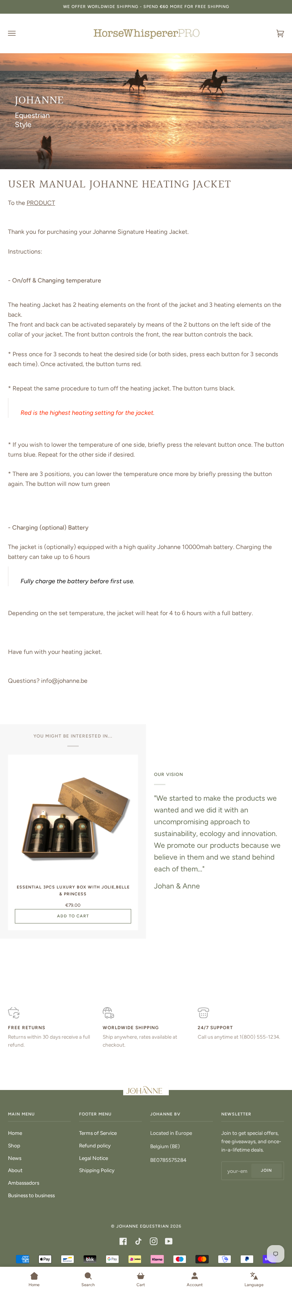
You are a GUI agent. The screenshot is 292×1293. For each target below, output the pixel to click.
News (14, 1158)
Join (266, 1170)
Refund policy (95, 1145)
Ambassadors (23, 1183)
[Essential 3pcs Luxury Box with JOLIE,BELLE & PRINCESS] (73, 820)
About (15, 1170)
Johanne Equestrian (142, 1226)
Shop (14, 1145)
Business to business (31, 1195)
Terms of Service (98, 1133)
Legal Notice (93, 1158)
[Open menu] (19, 33)
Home (15, 1133)
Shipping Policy (96, 1170)
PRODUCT (41, 202)
